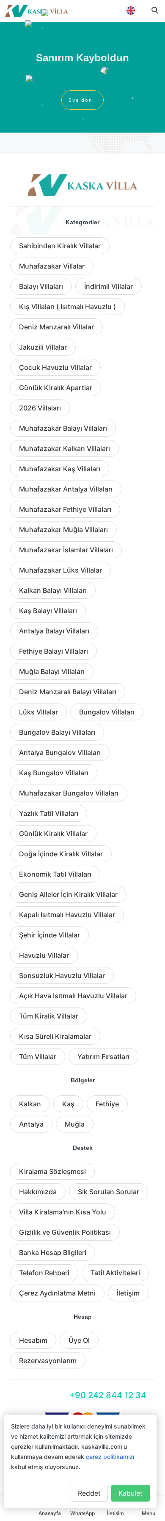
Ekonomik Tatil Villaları (55, 874)
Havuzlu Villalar (44, 955)
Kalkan (30, 1104)
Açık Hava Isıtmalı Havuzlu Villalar (73, 995)
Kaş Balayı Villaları (48, 610)
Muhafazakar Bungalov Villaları (68, 793)
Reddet (89, 1493)
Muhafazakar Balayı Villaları (63, 428)
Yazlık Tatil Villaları (48, 813)
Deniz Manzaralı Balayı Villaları (67, 691)
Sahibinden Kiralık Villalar (60, 246)
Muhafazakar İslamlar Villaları (66, 550)
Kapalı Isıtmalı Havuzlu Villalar (67, 914)
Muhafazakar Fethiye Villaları (65, 509)
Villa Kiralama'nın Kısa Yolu (62, 1212)
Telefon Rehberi (44, 1272)
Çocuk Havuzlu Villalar (55, 367)
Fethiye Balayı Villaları (53, 651)
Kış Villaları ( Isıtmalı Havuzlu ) (67, 306)
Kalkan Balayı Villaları (53, 590)
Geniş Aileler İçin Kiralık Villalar (68, 894)
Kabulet (130, 1493)
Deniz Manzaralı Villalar (56, 327)
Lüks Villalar (38, 712)
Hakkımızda (38, 1191)
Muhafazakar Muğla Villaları (63, 529)
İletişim (128, 1293)
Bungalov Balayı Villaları (57, 732)
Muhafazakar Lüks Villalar (60, 570)
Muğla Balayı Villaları (52, 671)
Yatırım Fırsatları (103, 1056)
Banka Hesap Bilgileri (52, 1252)
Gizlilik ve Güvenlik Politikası (65, 1232)
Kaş (68, 1104)
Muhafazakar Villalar (52, 266)
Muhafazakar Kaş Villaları (59, 468)
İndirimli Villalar (108, 286)
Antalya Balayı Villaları (54, 631)
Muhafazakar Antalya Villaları (66, 489)
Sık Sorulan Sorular (108, 1191)
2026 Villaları (40, 408)
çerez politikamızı (110, 1456)
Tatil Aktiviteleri (115, 1272)
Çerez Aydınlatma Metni (57, 1293)
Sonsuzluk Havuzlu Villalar (62, 975)
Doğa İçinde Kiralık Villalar (61, 854)
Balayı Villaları (41, 286)
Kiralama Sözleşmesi (52, 1171)
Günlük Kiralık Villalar (53, 833)
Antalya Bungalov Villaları (60, 752)
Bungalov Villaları (107, 712)
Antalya (31, 1124)
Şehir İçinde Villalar (49, 935)
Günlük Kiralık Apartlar (55, 387)
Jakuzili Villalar (43, 347)
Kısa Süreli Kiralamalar (55, 1036)
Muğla (75, 1124)
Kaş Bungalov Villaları (53, 773)
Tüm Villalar (37, 1056)
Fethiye (107, 1104)
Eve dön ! (82, 100)
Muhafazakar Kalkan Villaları (64, 448)
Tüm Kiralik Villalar (48, 1016)
